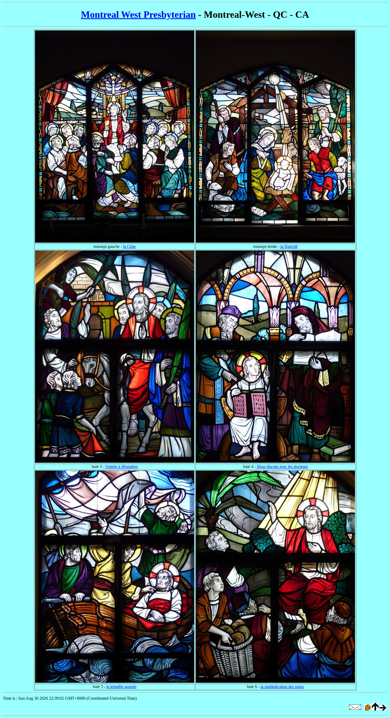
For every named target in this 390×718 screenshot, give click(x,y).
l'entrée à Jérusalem (121, 466)
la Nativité (289, 246)
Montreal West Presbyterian (138, 14)
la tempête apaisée (121, 686)
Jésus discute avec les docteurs (282, 466)
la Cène (129, 246)
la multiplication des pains (282, 686)
